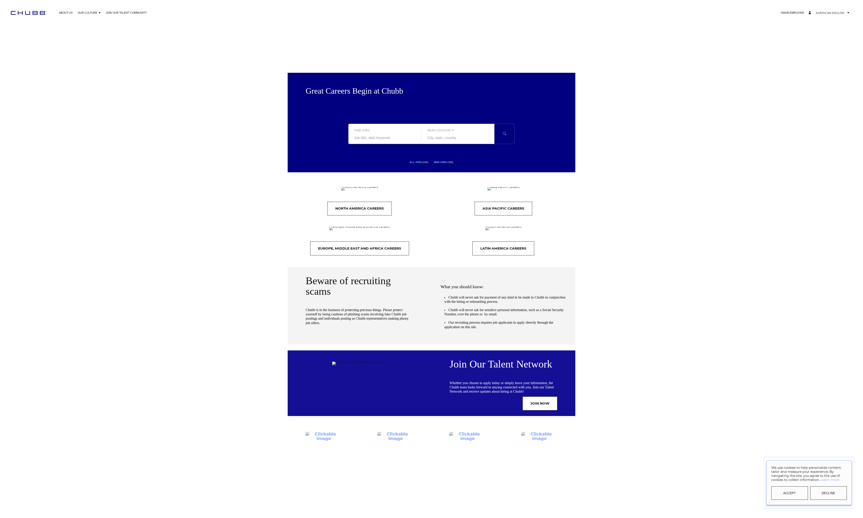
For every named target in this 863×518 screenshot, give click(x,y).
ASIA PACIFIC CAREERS (503, 208)
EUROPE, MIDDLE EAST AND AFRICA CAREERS (359, 248)
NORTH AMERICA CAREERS (359, 208)
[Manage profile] (810, 13)
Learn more (830, 480)
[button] (99, 13)
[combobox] (385, 138)
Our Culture (87, 12)
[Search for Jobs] (504, 134)
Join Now (539, 403)
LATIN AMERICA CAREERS (503, 248)
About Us (66, 12)
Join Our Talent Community (126, 12)
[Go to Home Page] (29, 13)
